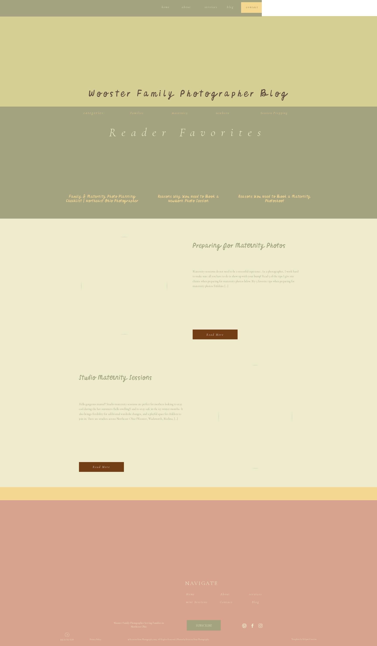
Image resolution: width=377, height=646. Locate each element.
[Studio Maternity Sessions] (255, 416)
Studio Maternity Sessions (115, 378)
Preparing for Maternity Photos (239, 246)
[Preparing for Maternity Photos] (124, 285)
